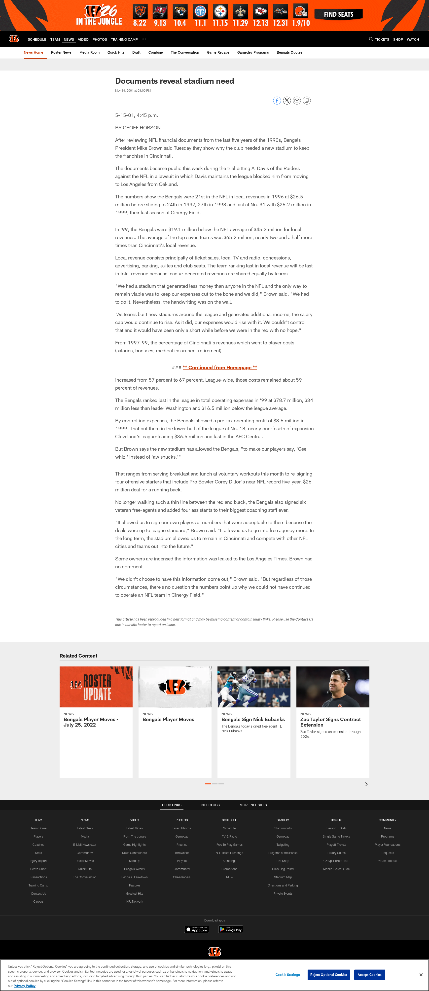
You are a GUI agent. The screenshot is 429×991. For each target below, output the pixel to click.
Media (85, 836)
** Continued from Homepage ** (220, 367)
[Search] (371, 39)
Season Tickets (336, 828)
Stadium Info (283, 828)
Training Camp (38, 885)
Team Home (38, 828)
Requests (388, 852)
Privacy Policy (25, 986)
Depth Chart (38, 869)
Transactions (38, 877)
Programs (387, 836)
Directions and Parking (283, 885)
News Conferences (134, 852)
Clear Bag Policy (283, 869)
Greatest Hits (134, 893)
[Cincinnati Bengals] (214, 952)
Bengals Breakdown (134, 877)
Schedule (229, 828)
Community (85, 852)
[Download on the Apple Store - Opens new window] (196, 930)
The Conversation (85, 877)
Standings (229, 860)
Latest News (85, 828)
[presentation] (367, 784)
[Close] (421, 974)
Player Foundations (387, 844)
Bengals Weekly (134, 869)
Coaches (38, 844)
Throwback (182, 852)
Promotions (229, 869)
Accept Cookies (370, 975)
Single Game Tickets (336, 836)
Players (38, 836)
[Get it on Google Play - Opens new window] (231, 932)
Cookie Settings (288, 975)
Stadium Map (283, 877)
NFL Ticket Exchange (229, 852)
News (387, 828)
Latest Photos (182, 828)
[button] (208, 784)
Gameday (182, 836)
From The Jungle (134, 836)
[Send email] (297, 103)
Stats (38, 852)
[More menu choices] (144, 39)
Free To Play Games (229, 844)
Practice (182, 844)
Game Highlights (134, 844)
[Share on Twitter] (287, 103)
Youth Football (387, 860)
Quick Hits (85, 869)
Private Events (283, 893)
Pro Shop (283, 860)
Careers (38, 901)
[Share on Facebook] (277, 103)
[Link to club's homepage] (14, 39)
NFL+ (229, 877)
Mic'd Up (134, 860)
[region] (214, 975)
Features (134, 885)
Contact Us (38, 893)
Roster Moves (85, 860)
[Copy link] (307, 101)
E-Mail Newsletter (84, 844)
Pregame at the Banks (282, 852)
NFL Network (134, 901)
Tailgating (283, 844)
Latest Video (134, 828)
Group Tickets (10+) (336, 860)
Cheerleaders (181, 877)
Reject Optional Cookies (328, 975)
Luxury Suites (336, 852)
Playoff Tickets (336, 844)
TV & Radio (229, 836)
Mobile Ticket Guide (336, 869)
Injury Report (38, 860)
